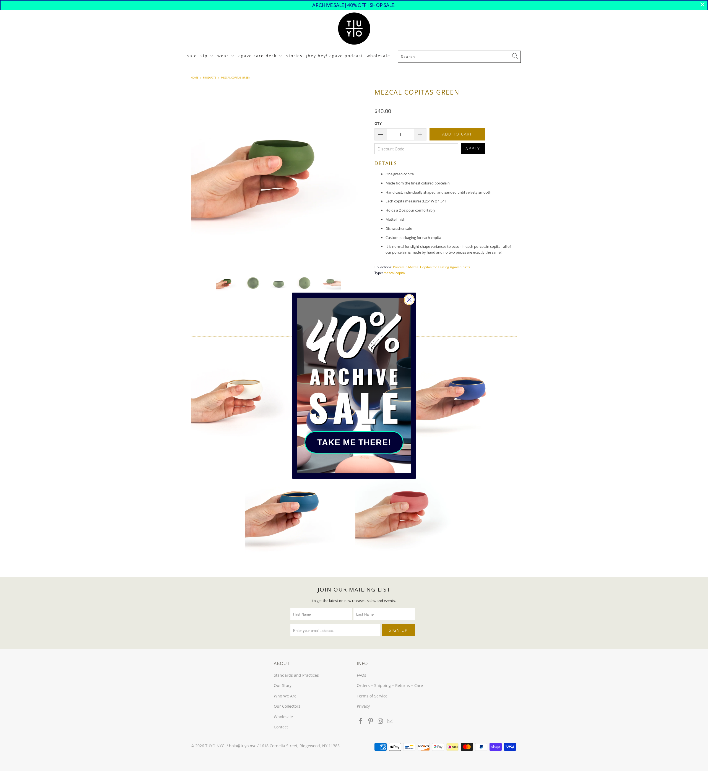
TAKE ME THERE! (354, 442)
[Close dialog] (409, 299)
